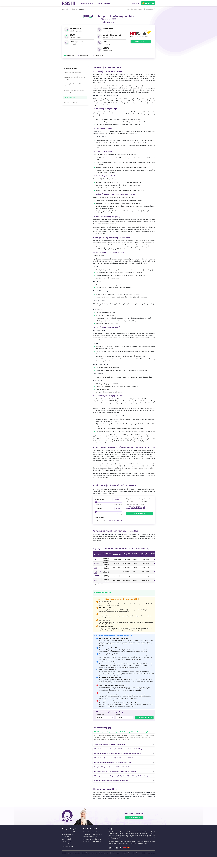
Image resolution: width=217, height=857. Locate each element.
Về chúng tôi (116, 853)
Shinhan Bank (96, 576)
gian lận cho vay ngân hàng (111, 797)
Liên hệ (109, 853)
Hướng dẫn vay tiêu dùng (90, 837)
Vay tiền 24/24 (66, 841)
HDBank (96, 563)
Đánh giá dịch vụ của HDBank (72, 72)
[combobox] (124, 717)
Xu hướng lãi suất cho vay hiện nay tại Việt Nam (75, 85)
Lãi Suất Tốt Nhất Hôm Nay (114, 520)
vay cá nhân (146, 793)
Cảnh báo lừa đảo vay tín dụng (91, 832)
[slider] (96, 502)
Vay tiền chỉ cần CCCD (68, 832)
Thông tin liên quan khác (71, 102)
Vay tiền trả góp (67, 839)
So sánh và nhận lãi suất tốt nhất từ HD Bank (74, 78)
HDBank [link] (81, 9)
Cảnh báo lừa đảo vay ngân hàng (92, 834)
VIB (95, 559)
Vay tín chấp (65, 837)
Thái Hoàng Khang (131, 9)
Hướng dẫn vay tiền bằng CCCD (92, 839)
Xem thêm (147, 843)
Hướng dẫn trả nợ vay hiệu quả (92, 841)
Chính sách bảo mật (87, 853)
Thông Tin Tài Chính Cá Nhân (129, 853)
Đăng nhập (135, 3)
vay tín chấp (128, 793)
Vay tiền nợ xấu (66, 844)
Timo (95, 568)
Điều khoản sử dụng (99, 853)
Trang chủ (65, 9)
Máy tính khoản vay (104, 3)
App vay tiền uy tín (67, 834)
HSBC (95, 580)
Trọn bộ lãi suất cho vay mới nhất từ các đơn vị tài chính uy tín (74, 92)
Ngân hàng (73, 9)
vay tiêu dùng (137, 793)
